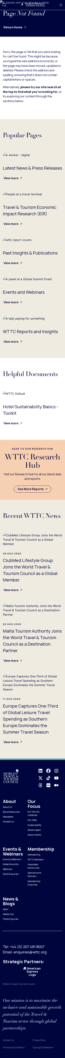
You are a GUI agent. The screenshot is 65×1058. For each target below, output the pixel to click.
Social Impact (34, 829)
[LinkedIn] (42, 771)
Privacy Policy (39, 1040)
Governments (34, 834)
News (5, 909)
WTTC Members (36, 859)
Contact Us (8, 821)
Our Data (32, 820)
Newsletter (8, 816)
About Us (7, 807)
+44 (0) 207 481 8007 (27, 946)
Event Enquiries (10, 874)
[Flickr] (50, 785)
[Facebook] (50, 771)
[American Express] (32, 972)
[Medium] (58, 785)
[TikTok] (50, 778)
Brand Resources (11, 811)
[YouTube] (58, 778)
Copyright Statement (42, 1047)
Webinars (7, 869)
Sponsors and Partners (34, 874)
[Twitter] (42, 778)
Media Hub (8, 914)
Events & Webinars (12, 859)
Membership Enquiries (34, 883)
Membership (34, 854)
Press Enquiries (10, 919)
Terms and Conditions (13, 1047)
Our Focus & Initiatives (33, 813)
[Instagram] (58, 771)
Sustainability (34, 825)
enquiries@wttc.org (30, 952)
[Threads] (42, 785)
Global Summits (10, 864)
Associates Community (33, 866)
